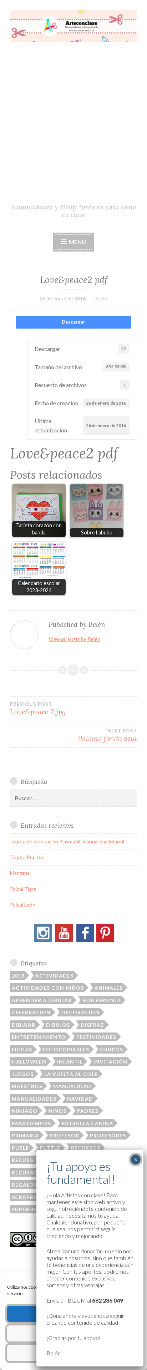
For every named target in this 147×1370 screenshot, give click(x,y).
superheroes (31, 1209)
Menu (77, 241)
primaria (25, 1135)
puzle (20, 1148)
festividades (96, 1037)
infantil (70, 1062)
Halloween (29, 1062)
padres (87, 1111)
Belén (101, 298)
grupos (111, 1049)
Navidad (80, 1099)
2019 (18, 976)
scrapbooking (34, 1197)
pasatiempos (31, 1123)
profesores (108, 1135)
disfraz (92, 1025)
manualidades (34, 1099)
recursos (85, 1148)
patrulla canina (87, 1123)
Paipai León (22, 905)
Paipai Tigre (23, 889)
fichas (22, 1049)
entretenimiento (39, 1037)
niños (57, 1111)
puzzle (50, 1148)
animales (109, 988)
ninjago (24, 1111)
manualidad (72, 1086)
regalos (24, 1185)
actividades (54, 976)
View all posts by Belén (74, 638)
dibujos (58, 1025)
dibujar (23, 1025)
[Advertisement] (73, 125)
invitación (110, 1062)
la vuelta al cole (71, 1074)
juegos (23, 1074)
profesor (64, 1135)
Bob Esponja (101, 1000)
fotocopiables (66, 1049)
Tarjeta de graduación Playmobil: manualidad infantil (67, 841)
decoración (80, 1012)
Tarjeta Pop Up (26, 857)
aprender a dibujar (42, 1000)
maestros (27, 1086)
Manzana (20, 873)
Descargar (73, 322)
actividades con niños (48, 988)
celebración (31, 1012)
